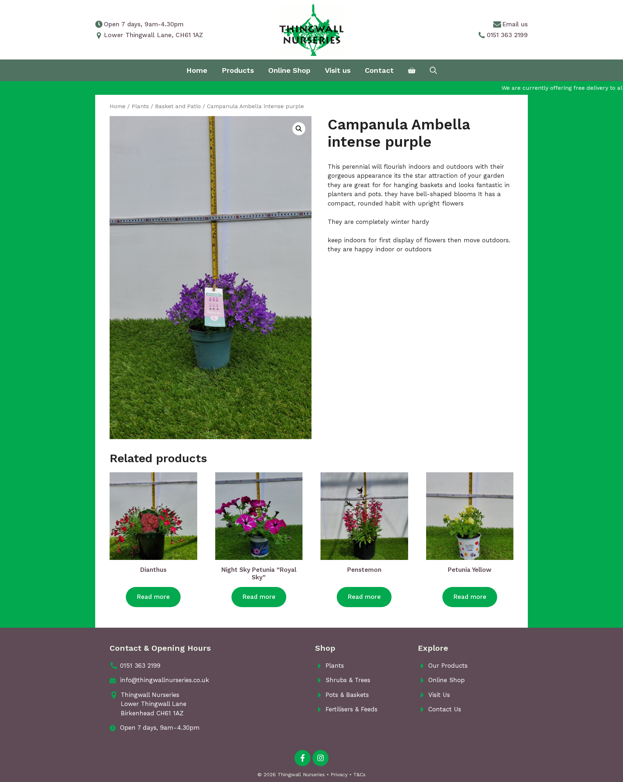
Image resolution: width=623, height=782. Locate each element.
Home (196, 70)
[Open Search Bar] (433, 70)
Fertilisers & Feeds (351, 709)
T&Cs (359, 774)
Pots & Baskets (347, 694)
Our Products (448, 665)
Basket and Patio (178, 106)
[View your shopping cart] (412, 70)
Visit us (337, 70)
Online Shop (289, 70)
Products (238, 70)
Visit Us (439, 694)
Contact (379, 70)
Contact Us (444, 709)
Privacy (339, 774)
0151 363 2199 (507, 35)
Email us (515, 24)
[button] (298, 128)
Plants (140, 106)
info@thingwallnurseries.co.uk (164, 680)
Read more (153, 596)
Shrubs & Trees (348, 680)
